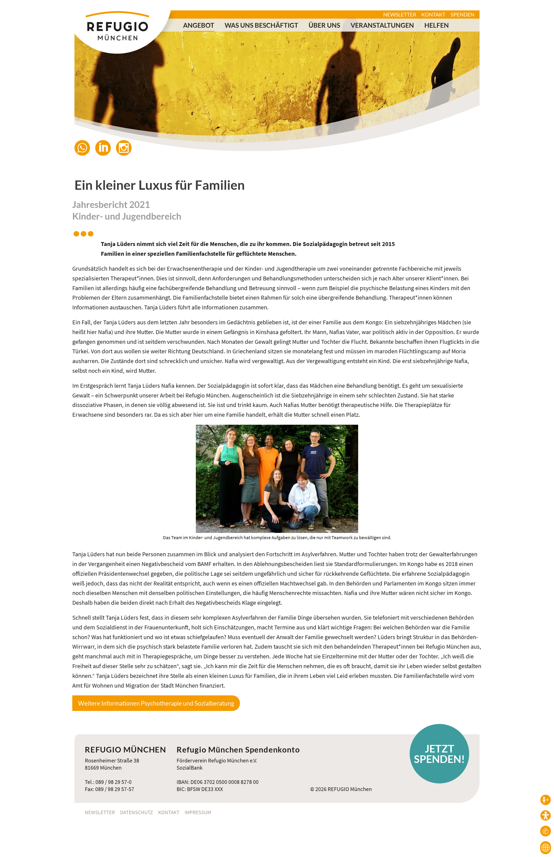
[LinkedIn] (105, 147)
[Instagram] (126, 147)
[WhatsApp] (84, 147)
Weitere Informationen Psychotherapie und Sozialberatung (156, 703)
